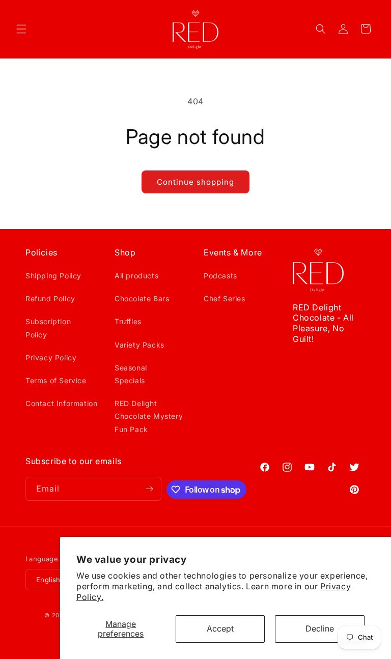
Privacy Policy (50, 357)
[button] (21, 29)
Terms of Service (56, 380)
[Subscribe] (149, 489)
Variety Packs (139, 344)
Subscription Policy (48, 327)
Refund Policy (50, 298)
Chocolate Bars (142, 298)
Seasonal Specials (131, 374)
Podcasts (220, 275)
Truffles (128, 321)
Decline (319, 628)
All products (136, 275)
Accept (220, 628)
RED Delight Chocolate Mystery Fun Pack (149, 416)
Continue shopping (195, 182)
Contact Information (61, 403)
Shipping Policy (53, 275)
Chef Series (224, 298)
